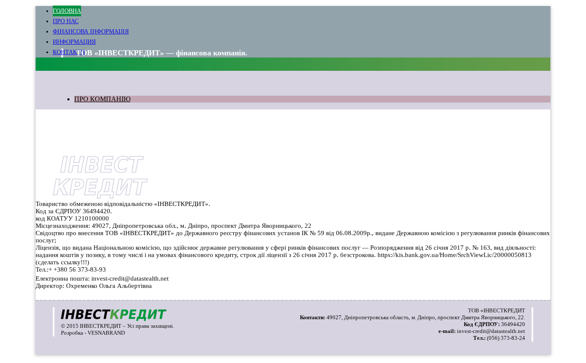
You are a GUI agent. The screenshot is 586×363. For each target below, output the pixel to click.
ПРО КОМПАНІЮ (102, 99)
